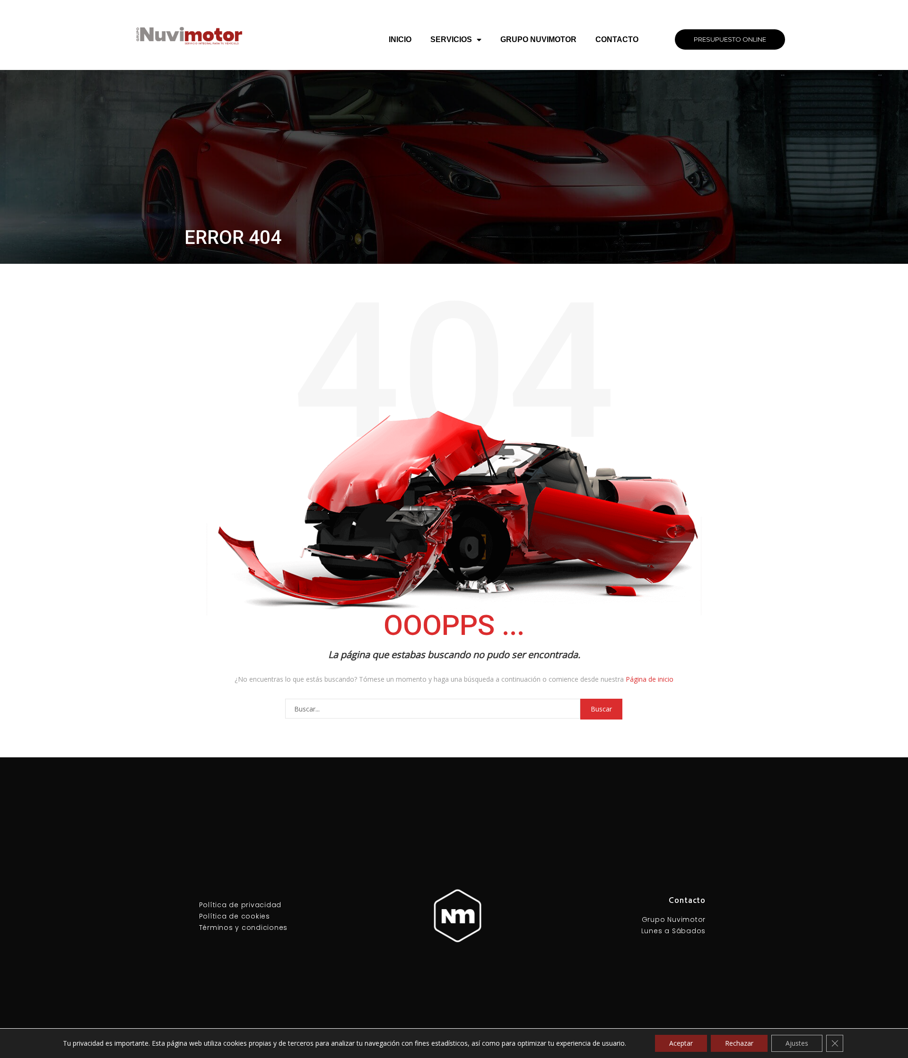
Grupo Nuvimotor (538, 39)
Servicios (451, 39)
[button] (730, 39)
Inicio (400, 39)
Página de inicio (649, 679)
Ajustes (797, 1043)
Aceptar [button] (681, 1043)
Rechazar (739, 1043)
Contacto (616, 39)
